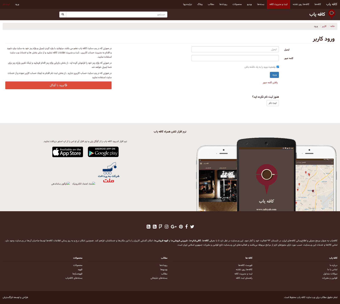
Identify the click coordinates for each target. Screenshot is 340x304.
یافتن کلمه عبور (270, 83)
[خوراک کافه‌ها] (148, 227)
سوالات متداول (330, 274)
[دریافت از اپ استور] (67, 152)
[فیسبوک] (186, 227)
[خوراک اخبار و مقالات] (155, 227)
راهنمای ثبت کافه (244, 278)
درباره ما (333, 265)
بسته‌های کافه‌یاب (73, 278)
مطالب (164, 274)
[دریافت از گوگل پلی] (103, 152)
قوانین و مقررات (329, 278)
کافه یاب (331, 4)
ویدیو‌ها (163, 270)
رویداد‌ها (163, 265)
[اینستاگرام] (166, 227)
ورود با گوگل (57, 85)
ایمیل (286, 50)
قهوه (80, 270)
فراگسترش (8, 297)
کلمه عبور (288, 58)
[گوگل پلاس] (174, 227)
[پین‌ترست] (181, 227)
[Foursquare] (160, 227)
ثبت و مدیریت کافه (243, 274)
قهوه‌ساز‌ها (77, 274)
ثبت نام (6, 4)
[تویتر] (192, 227)
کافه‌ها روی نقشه (244, 270)
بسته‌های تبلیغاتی (159, 278)
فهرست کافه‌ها (245, 265)
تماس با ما (332, 270)
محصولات (77, 265)
